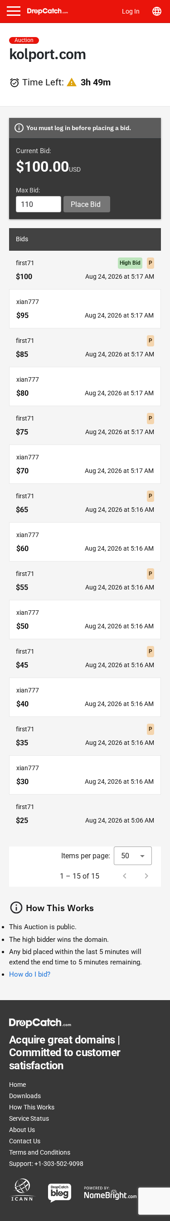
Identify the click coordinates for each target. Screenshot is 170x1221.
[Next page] (146, 876)
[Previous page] (125, 876)
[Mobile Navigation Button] (13, 11)
